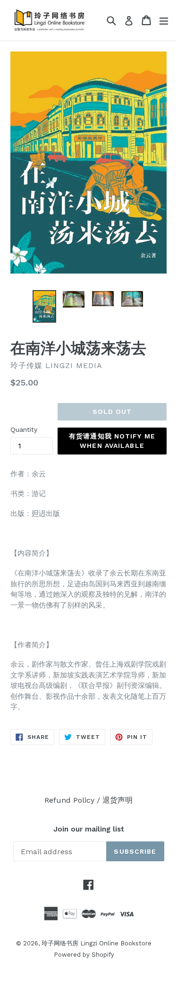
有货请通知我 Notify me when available (112, 440)
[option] (44, 306)
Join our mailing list (88, 829)
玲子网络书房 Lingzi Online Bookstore (97, 943)
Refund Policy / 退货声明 (88, 800)
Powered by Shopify (84, 954)
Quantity (23, 429)
